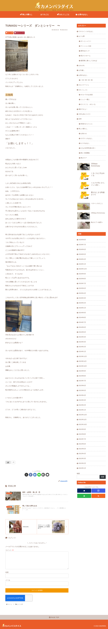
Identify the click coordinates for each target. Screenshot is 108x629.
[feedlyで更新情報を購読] (84, 496)
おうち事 (10, 32)
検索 (78, 473)
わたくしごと (20, 32)
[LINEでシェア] (39, 475)
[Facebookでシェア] (30, 475)
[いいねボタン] (8, 462)
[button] (43, 475)
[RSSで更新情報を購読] (98, 496)
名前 (7, 572)
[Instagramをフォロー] (98, 490)
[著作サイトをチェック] (84, 490)
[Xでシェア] (26, 475)
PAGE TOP (55, 617)
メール (7, 580)
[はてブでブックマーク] (35, 475)
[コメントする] (47, 475)
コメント (9, 550)
